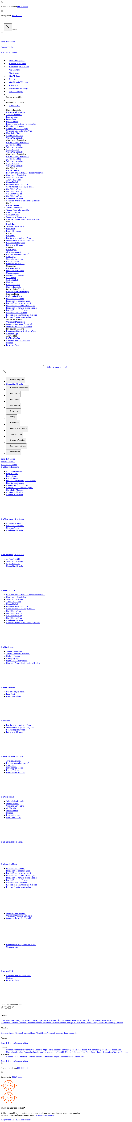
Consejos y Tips (12, 215)
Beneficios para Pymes (15, 243)
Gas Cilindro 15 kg (14, 194)
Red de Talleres (12, 261)
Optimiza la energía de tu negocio (20, 240)
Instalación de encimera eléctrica (19, 303)
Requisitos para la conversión (18, 254)
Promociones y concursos (19, 1020)
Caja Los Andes (12, 149)
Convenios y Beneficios (16, 175)
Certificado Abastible (14, 135)
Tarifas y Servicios (115, 1023)
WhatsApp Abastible (14, 147)
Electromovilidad (61, 1033)
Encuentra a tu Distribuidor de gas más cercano (25, 173)
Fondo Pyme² (11, 119)
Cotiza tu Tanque (13, 212)
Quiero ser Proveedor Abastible (19, 326)
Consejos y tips (36, 1020)
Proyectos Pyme (12, 345)
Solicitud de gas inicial (15, 226)
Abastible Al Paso (13, 180)
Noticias (9, 282)
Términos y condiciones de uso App (101, 1020)
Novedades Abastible (14, 133)
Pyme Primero (12, 121)
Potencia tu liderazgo (14, 245)
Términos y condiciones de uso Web (72, 1020)
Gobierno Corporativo (15, 275)
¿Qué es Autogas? (13, 252)
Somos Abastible (49, 1020)
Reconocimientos (13, 284)
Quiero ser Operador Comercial (19, 324)
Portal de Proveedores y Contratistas (21, 124)
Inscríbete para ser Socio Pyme (18, 238)
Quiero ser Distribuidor (15, 322)
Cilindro (4, 1033)
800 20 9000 (22, 7)
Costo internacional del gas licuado (20, 187)
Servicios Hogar (29, 1033)
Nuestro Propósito (13, 287)
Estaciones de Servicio (15, 264)
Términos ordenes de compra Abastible (44, 1023)
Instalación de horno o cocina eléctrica (21, 308)
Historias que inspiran (15, 126)
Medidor (18, 1033)
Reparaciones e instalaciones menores (21, 315)
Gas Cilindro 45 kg (14, 196)
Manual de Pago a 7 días (70, 1023)
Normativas (6, 1023)
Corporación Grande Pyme (17, 128)
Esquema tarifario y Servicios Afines (21, 331)
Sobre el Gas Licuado (15, 271)
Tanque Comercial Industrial (17, 210)
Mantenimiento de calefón (16, 312)
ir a (15, 112)
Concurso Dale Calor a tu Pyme (19, 131)
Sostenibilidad (12, 280)
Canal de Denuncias (19, 1023)
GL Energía (11, 277)
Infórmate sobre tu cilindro (17, 184)
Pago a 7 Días (12, 117)
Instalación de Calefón (15, 298)
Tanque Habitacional (14, 208)
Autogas (50, 1033)
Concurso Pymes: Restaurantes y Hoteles (23, 201)
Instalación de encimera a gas (18, 301)
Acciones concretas (14, 114)
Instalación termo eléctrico (16, 310)
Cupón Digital (12, 182)
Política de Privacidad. (45, 1115)
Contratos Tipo (12, 333)
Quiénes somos (12, 273)
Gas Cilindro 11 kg (14, 191)
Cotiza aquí (10, 257)
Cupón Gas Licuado (14, 138)
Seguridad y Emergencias (16, 217)
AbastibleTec (41, 1033)
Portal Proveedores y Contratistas (94, 1023)
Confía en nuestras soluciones (18, 340)
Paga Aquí (10, 229)
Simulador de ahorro (14, 259)
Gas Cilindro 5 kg (13, 189)
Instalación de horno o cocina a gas (20, 305)
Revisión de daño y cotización (18, 317)
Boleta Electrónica (13, 231)
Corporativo (74, 1033)
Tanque (11, 1033)
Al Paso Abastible (13, 145)
